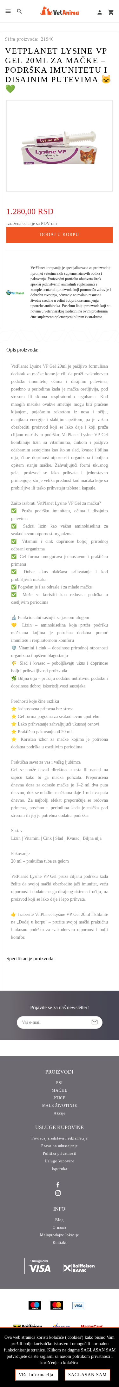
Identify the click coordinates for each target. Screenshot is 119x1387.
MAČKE (59, 1090)
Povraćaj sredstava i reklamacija (59, 1138)
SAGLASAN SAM (87, 1374)
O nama (59, 1227)
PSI (59, 1083)
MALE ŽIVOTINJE (59, 1105)
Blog (59, 1220)
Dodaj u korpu (59, 234)
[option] (59, 146)
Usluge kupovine (60, 1161)
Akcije (59, 1113)
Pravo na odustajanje (59, 1146)
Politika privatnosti (59, 1153)
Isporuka (59, 1169)
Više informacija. (37, 1374)
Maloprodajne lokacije (59, 1235)
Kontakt (60, 1242)
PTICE (59, 1098)
